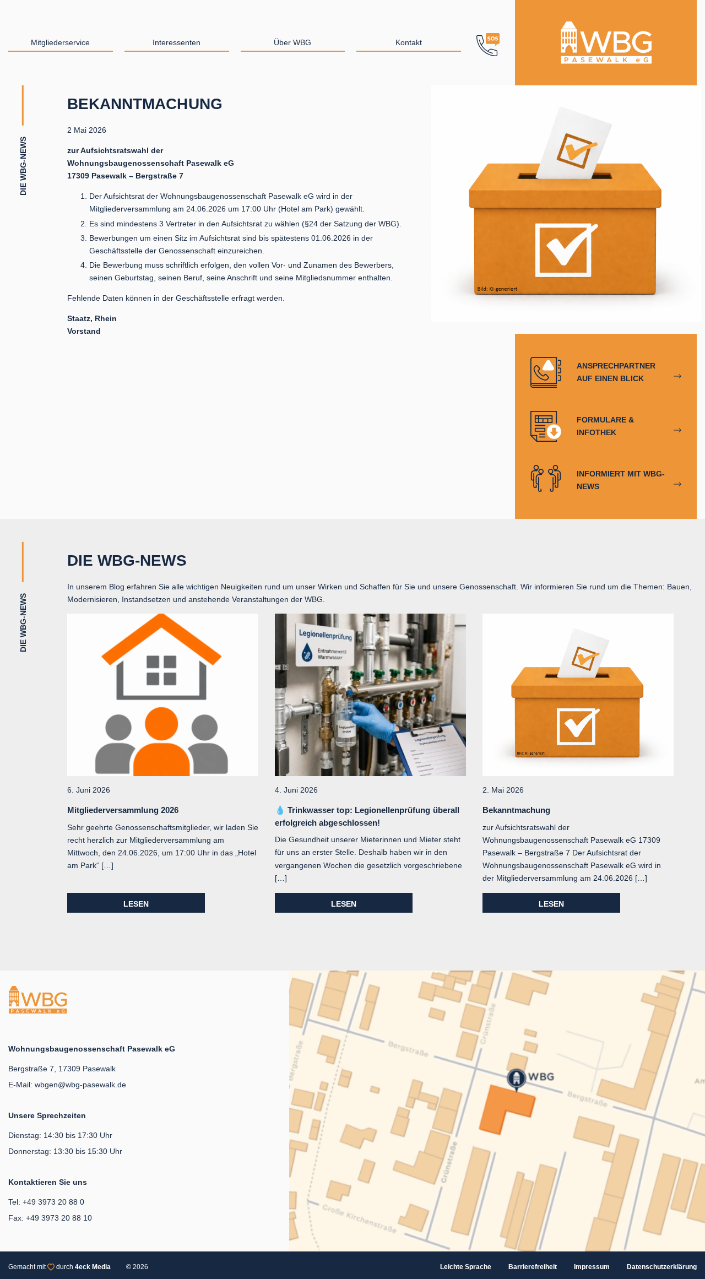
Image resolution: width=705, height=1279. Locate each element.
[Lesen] (162, 695)
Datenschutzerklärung (662, 1267)
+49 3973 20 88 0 (53, 1201)
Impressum (592, 1267)
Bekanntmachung (516, 810)
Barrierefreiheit (532, 1267)
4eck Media (93, 1267)
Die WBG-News (127, 560)
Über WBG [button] (292, 42)
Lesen (136, 903)
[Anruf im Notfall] (488, 43)
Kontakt (408, 42)
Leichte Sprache (465, 1267)
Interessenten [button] (176, 42)
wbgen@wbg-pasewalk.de (80, 1084)
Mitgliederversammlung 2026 (122, 810)
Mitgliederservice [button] (60, 42)
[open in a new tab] (497, 1110)
